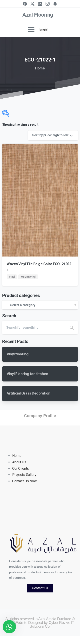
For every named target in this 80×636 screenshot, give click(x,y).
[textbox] (40, 305)
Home (40, 68)
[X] (32, 4)
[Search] (72, 327)
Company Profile (40, 415)
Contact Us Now (24, 481)
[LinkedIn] (40, 4)
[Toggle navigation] (31, 29)
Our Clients (20, 468)
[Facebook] (25, 4)
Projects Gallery (24, 475)
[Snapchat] (55, 4)
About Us (19, 462)
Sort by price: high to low (50, 135)
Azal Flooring (37, 15)
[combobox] (40, 305)
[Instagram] (48, 4)
